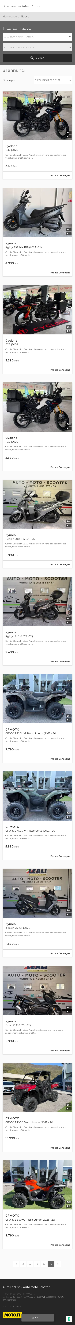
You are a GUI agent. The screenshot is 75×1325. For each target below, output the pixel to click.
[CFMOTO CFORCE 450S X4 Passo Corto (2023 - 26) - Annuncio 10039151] (37, 815)
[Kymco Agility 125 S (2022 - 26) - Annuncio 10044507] (37, 621)
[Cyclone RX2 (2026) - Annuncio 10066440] (37, 426)
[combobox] (37, 37)
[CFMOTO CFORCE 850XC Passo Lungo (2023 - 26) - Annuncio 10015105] (37, 1204)
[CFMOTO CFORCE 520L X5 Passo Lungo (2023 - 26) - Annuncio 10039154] (37, 718)
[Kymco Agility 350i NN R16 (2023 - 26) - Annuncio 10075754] (37, 232)
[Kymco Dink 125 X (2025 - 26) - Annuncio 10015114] (37, 1010)
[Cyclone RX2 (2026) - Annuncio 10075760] (37, 135)
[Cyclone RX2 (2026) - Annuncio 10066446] (37, 329)
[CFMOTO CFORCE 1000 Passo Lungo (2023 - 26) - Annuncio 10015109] (37, 1107)
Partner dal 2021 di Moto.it (19, 1293)
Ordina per (9, 80)
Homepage (10, 16)
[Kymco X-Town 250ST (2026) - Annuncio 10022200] (37, 913)
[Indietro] (16, 1264)
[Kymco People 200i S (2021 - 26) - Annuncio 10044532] (37, 524)
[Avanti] (58, 1264)
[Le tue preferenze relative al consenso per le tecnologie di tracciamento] (69, 1319)
